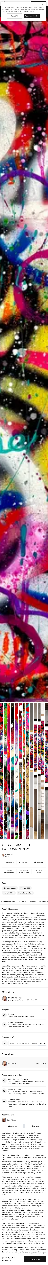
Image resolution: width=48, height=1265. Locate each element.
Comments (42, 901)
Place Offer (35, 1259)
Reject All (14, 16)
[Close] (42, 4)
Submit (42, 1043)
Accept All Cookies (31, 16)
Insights (33, 901)
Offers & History (22, 901)
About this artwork (8, 901)
